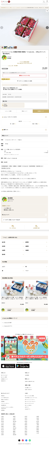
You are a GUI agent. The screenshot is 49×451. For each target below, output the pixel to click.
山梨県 (26, 423)
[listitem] (12, 242)
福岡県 (37, 431)
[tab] (8, 111)
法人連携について (28, 387)
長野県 (37, 423)
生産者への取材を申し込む (30, 381)
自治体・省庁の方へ (28, 389)
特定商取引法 (3, 405)
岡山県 (2, 429)
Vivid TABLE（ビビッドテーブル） (31, 397)
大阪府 (26, 426)
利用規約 (2, 401)
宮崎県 (2, 434)
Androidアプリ (27, 409)
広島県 (14, 429)
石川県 (2, 423)
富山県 (37, 421)
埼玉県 (26, 419)
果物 (5, 158)
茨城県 (37, 418)
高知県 (26, 431)
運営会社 (2, 395)
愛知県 (26, 424)
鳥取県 (26, 428)
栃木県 (5, 162)
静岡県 (14, 424)
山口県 (26, 429)
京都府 (14, 426)
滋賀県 (2, 426)
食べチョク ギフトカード (29, 403)
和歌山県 (14, 428)
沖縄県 (26, 434)
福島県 (26, 418)
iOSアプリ (27, 407)
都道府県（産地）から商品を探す (8, 413)
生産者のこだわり (6, 205)
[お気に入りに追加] (47, 10)
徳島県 (37, 429)
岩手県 (26, 416)
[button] (24, 120)
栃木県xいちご (40, 166)
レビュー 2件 (10, 65)
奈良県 (2, 428)
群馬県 (14, 419)
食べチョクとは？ (4, 375)
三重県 (37, 424)
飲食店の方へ (3, 380)
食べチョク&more (28, 405)
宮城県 (37, 416)
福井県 (14, 423)
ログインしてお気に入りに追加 (25, 80)
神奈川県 (14, 421)
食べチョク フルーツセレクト (30, 401)
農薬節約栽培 (5, 166)
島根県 (37, 428)
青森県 (14, 416)
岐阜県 (2, 424)
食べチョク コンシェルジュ (30, 399)
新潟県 (26, 421)
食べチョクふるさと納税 (29, 395)
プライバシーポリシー (5, 403)
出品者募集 (27, 375)
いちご (9, 158)
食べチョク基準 (4, 377)
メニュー (47, 2)
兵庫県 (37, 426)
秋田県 (2, 418)
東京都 (2, 421)
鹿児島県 (14, 434)
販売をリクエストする (24, 75)
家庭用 (20, 166)
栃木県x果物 (32, 166)
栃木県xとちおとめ (6, 168)
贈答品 (15, 166)
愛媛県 (14, 431)
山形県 (14, 418)
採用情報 (2, 410)
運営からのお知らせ (4, 399)
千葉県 (37, 419)
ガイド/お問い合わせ (5, 397)
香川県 (2, 431)
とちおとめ (14, 158)
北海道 (2, 416)
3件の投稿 (15, 65)
